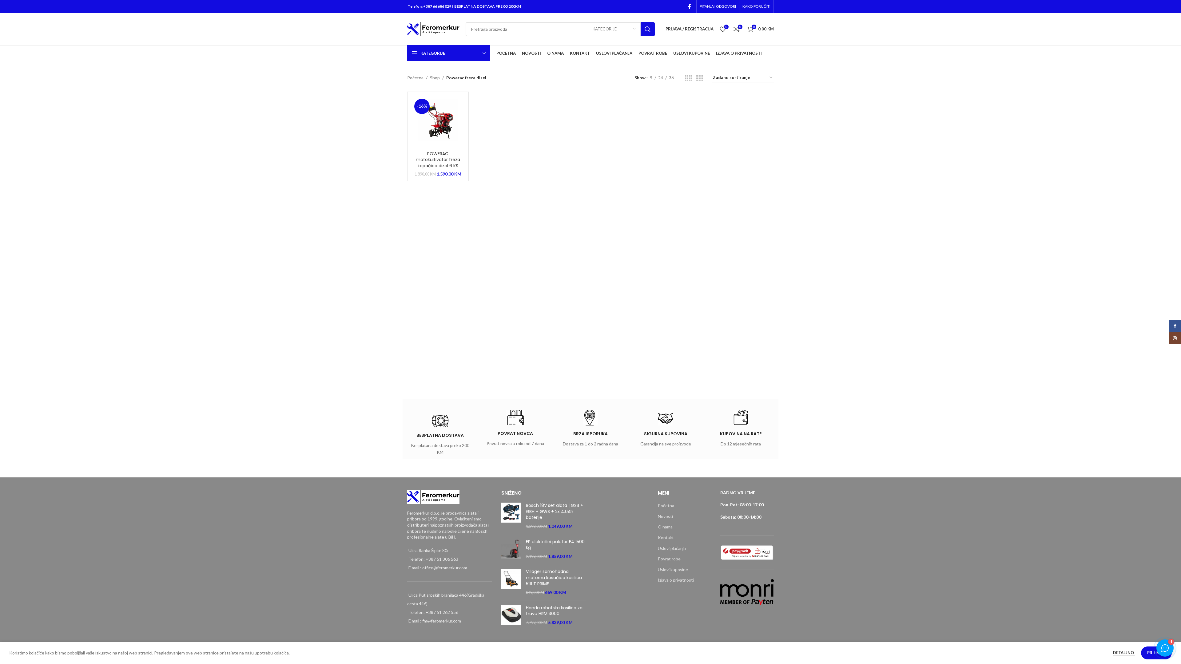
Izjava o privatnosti (676, 580)
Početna (415, 77)
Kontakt (666, 537)
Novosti (665, 516)
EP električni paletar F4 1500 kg (555, 545)
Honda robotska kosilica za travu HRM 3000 (554, 611)
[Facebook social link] (689, 6)
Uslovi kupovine (673, 569)
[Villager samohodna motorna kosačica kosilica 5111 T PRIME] (511, 582)
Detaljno (1124, 652)
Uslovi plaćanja (672, 548)
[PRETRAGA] (648, 29)
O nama (665, 526)
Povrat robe (669, 558)
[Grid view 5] (699, 78)
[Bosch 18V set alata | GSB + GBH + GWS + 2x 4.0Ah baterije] (511, 516)
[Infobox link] (440, 436)
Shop (435, 77)
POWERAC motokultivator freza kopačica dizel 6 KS (438, 160)
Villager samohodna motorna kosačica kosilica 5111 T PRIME (554, 578)
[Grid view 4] (688, 78)
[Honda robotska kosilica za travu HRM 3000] (511, 615)
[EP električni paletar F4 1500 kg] (511, 549)
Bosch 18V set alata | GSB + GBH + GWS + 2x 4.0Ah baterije (554, 511)
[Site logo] (433, 28)
